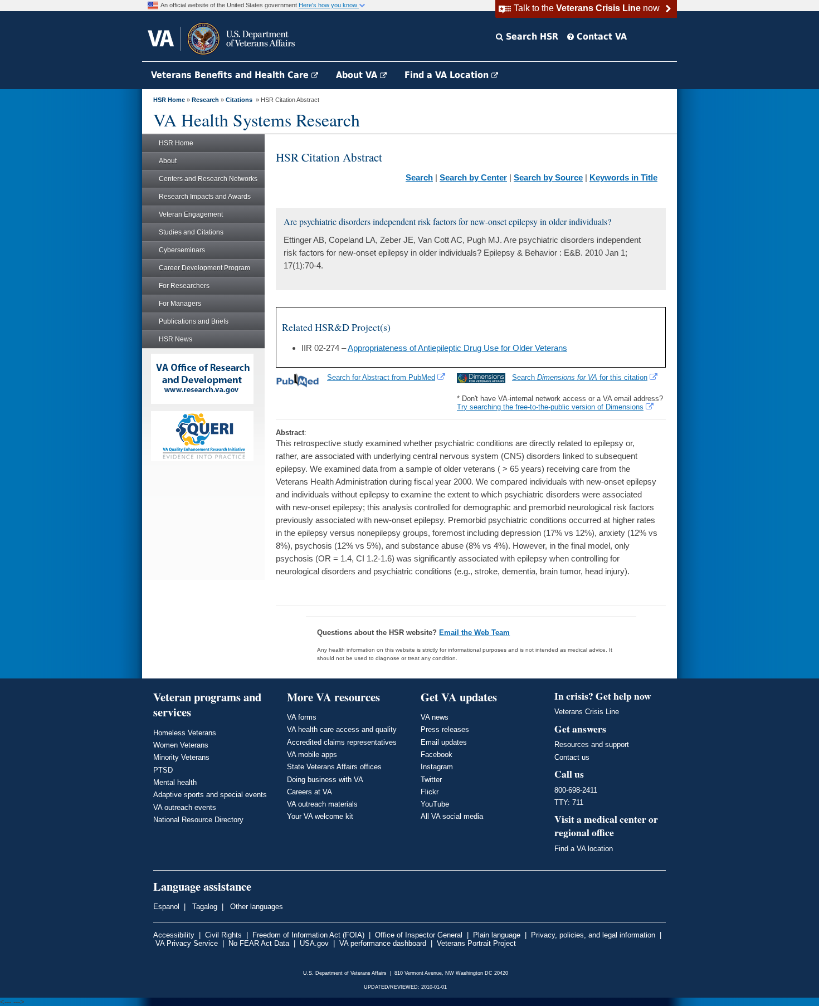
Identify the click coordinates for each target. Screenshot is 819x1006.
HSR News (175, 339)
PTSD (163, 770)
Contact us (571, 757)
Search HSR (530, 36)
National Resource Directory (198, 819)
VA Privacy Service (186, 943)
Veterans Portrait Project (476, 943)
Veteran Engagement (191, 214)
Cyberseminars (182, 250)
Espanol (166, 906)
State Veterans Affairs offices (334, 767)
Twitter (431, 779)
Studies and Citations (191, 232)
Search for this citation (579, 377)
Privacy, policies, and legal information (593, 935)
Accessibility (173, 935)
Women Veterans (180, 745)
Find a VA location (583, 848)
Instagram (437, 767)
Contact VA (600, 36)
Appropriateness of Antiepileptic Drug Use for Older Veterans (457, 348)
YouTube (435, 804)
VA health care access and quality (342, 729)
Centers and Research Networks (208, 179)
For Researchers (184, 286)
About (168, 161)
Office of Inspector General (418, 935)
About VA (358, 75)
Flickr (429, 792)
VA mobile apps (312, 754)
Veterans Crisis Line (586, 711)
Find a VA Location (447, 75)
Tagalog (203, 906)
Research (205, 99)
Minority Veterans (181, 757)
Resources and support (591, 744)
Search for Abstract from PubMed (381, 377)
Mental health (175, 782)
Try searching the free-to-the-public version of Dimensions (550, 407)
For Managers (180, 303)
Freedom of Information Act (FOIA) (308, 935)
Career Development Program (204, 268)
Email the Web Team (474, 632)
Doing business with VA (325, 779)
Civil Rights (223, 935)
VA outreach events (184, 807)
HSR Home (169, 99)
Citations (239, 99)
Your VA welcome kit (320, 816)
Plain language (496, 935)
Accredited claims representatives (342, 742)
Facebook (436, 754)
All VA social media (452, 816)
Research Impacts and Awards (205, 197)
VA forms (301, 717)
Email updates (444, 742)
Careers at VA (309, 792)
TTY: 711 (568, 802)
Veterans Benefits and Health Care (231, 75)
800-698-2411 (575, 790)
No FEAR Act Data (258, 943)
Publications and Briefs (193, 321)
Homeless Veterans (184, 733)
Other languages (255, 906)
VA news (434, 717)
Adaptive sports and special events (210, 794)
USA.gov (314, 943)
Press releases (445, 729)
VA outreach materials (322, 804)
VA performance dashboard (382, 943)
